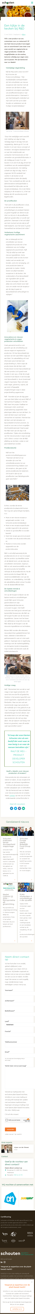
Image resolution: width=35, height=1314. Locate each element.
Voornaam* (9, 990)
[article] (9, 854)
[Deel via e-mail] (23, 808)
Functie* (8, 1031)
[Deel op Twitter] (15, 808)
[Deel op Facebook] (19, 808)
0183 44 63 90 (18, 1175)
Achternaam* (9, 1001)
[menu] (33, 2)
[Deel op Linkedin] (11, 808)
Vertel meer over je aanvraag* (15, 1066)
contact (12, 795)
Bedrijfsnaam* (10, 1011)
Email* (7, 1052)
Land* (7, 1021)
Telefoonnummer (11, 1042)
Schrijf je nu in (17, 1309)
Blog (23, 34)
